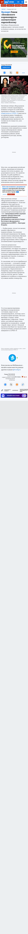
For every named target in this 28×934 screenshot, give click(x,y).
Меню (2, 2)
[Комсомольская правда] (9, 2)
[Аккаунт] (26, 2)
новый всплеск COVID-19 (9, 113)
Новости (3, 5)
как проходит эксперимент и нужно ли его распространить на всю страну (13, 189)
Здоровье (3, 9)
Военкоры (17, 5)
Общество (5, 194)
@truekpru (17, 369)
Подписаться (6, 67)
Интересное (15, 390)
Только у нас (10, 5)
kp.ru (25, 377)
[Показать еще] (23, 72)
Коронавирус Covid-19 (7, 390)
